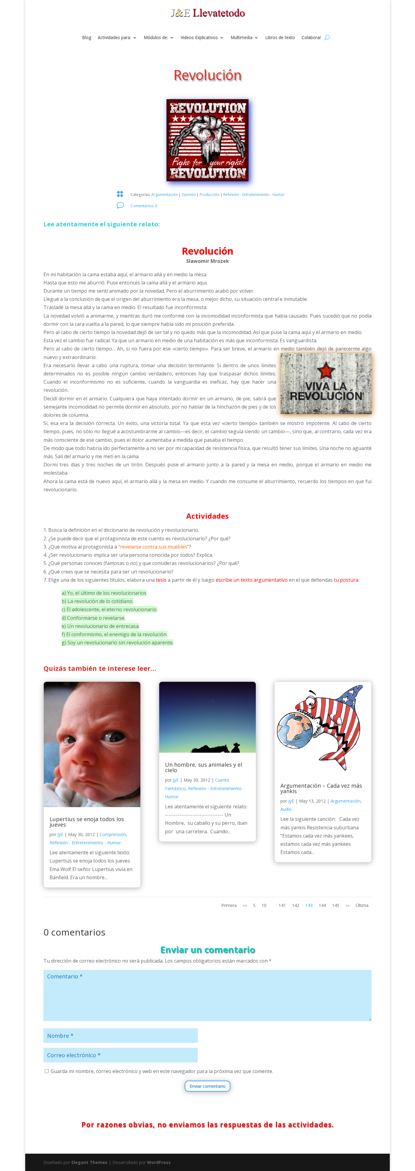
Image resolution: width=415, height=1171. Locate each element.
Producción (209, 194)
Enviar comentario (207, 1086)
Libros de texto (280, 37)
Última (362, 905)
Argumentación (164, 194)
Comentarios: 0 (144, 205)
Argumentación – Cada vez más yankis (321, 788)
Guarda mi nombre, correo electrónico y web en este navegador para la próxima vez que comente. (162, 1071)
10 (264, 905)
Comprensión (113, 834)
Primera (229, 905)
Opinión (189, 194)
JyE (60, 834)
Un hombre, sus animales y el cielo (203, 767)
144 (322, 905)
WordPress (159, 1162)
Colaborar (311, 37)
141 (282, 905)
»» (347, 905)
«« (245, 905)
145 (335, 905)
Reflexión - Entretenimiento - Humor (254, 194)
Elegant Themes (89, 1162)
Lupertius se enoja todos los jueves (87, 821)
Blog (86, 37)
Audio (286, 809)
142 (295, 905)
